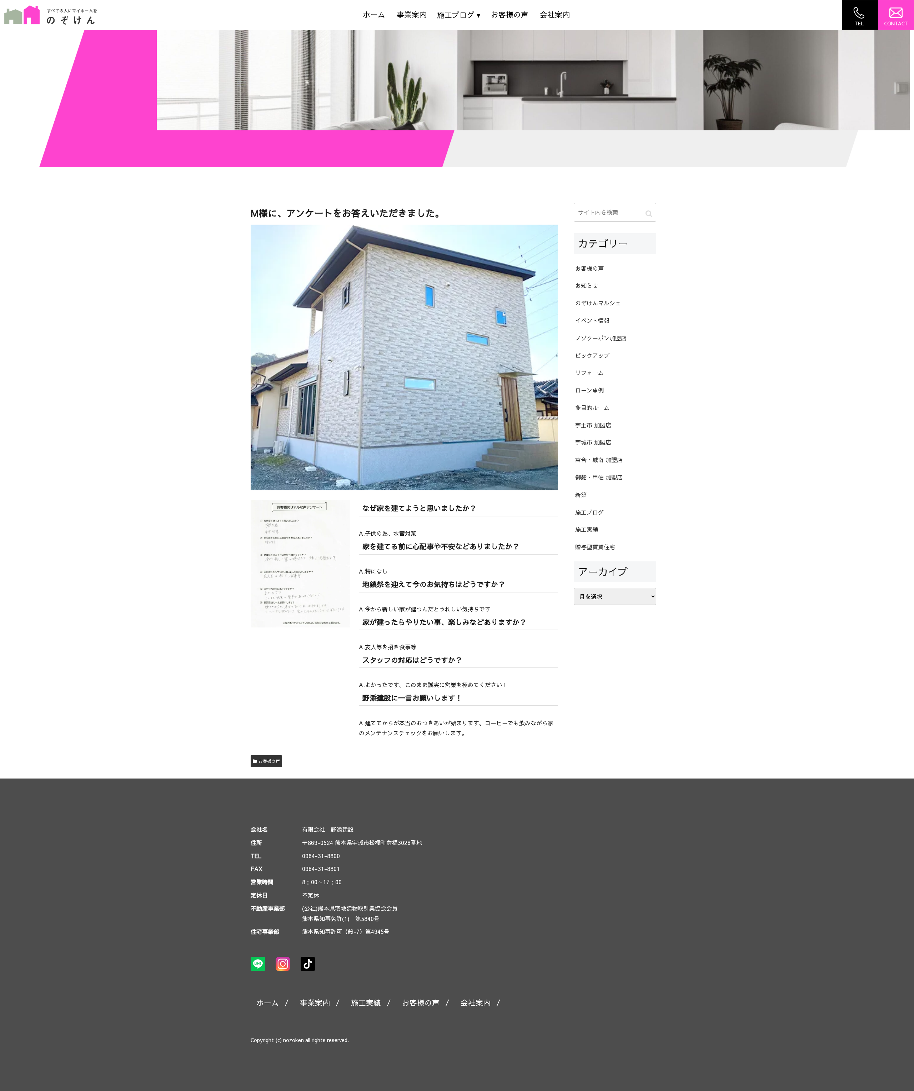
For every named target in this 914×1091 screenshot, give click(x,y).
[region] (533, 80)
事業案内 (412, 14)
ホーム (374, 14)
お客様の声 (509, 14)
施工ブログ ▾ (459, 15)
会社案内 (555, 14)
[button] (649, 213)
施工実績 (366, 1002)
